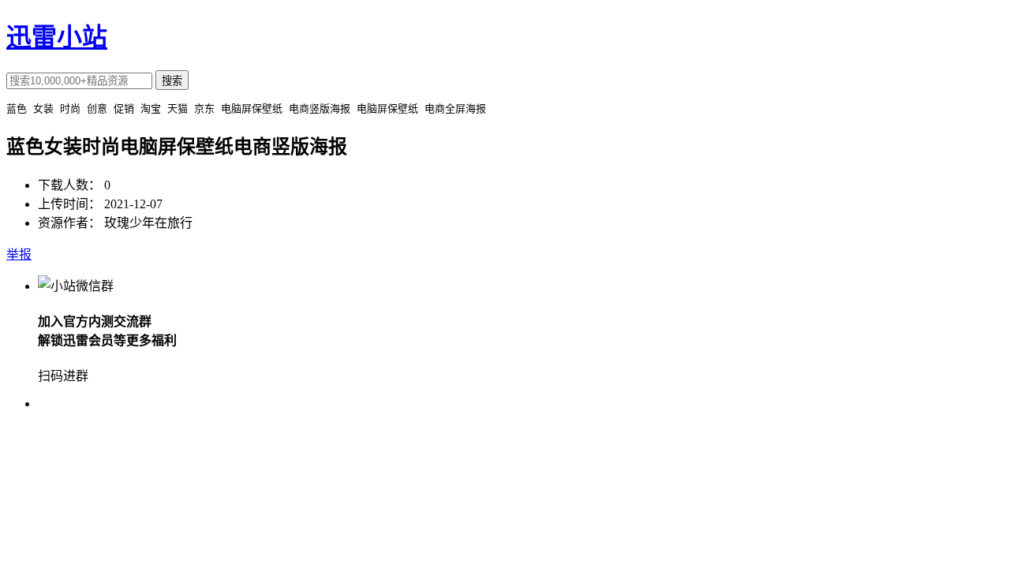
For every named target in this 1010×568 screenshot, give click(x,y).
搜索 (172, 81)
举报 (19, 254)
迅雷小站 (56, 37)
